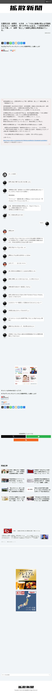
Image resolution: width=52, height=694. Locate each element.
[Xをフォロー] (13, 436)
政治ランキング (5, 398)
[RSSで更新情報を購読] (26, 440)
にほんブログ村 (5, 404)
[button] (49, 675)
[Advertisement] (26, 18)
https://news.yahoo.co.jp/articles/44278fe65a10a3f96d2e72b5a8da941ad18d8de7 (25, 140)
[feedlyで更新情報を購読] (38, 436)
